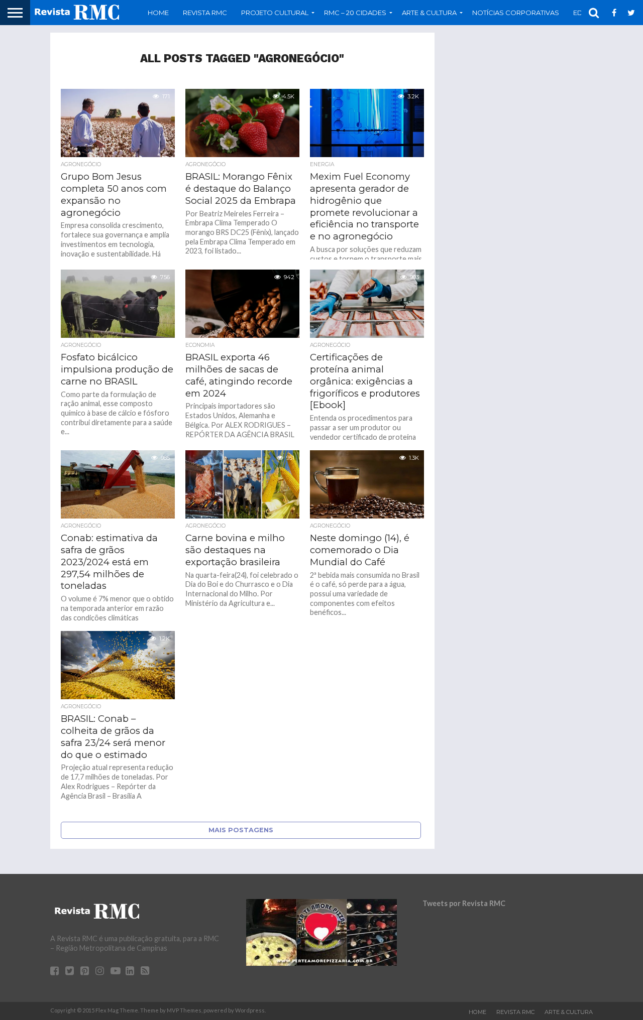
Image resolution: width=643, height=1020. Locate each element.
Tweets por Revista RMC (463, 903)
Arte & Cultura (569, 1011)
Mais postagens (240, 830)
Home (158, 13)
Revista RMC (205, 13)
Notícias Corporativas (515, 13)
